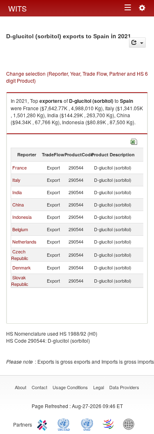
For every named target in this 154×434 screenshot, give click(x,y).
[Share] (137, 42)
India (17, 192)
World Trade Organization (109, 423)
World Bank (130, 423)
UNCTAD (65, 423)
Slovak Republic (19, 280)
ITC (43, 423)
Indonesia (22, 217)
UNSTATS (87, 423)
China (18, 204)
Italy (16, 179)
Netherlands (24, 241)
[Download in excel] (134, 140)
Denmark (21, 267)
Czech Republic (19, 254)
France (19, 167)
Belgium (20, 229)
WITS (17, 8)
